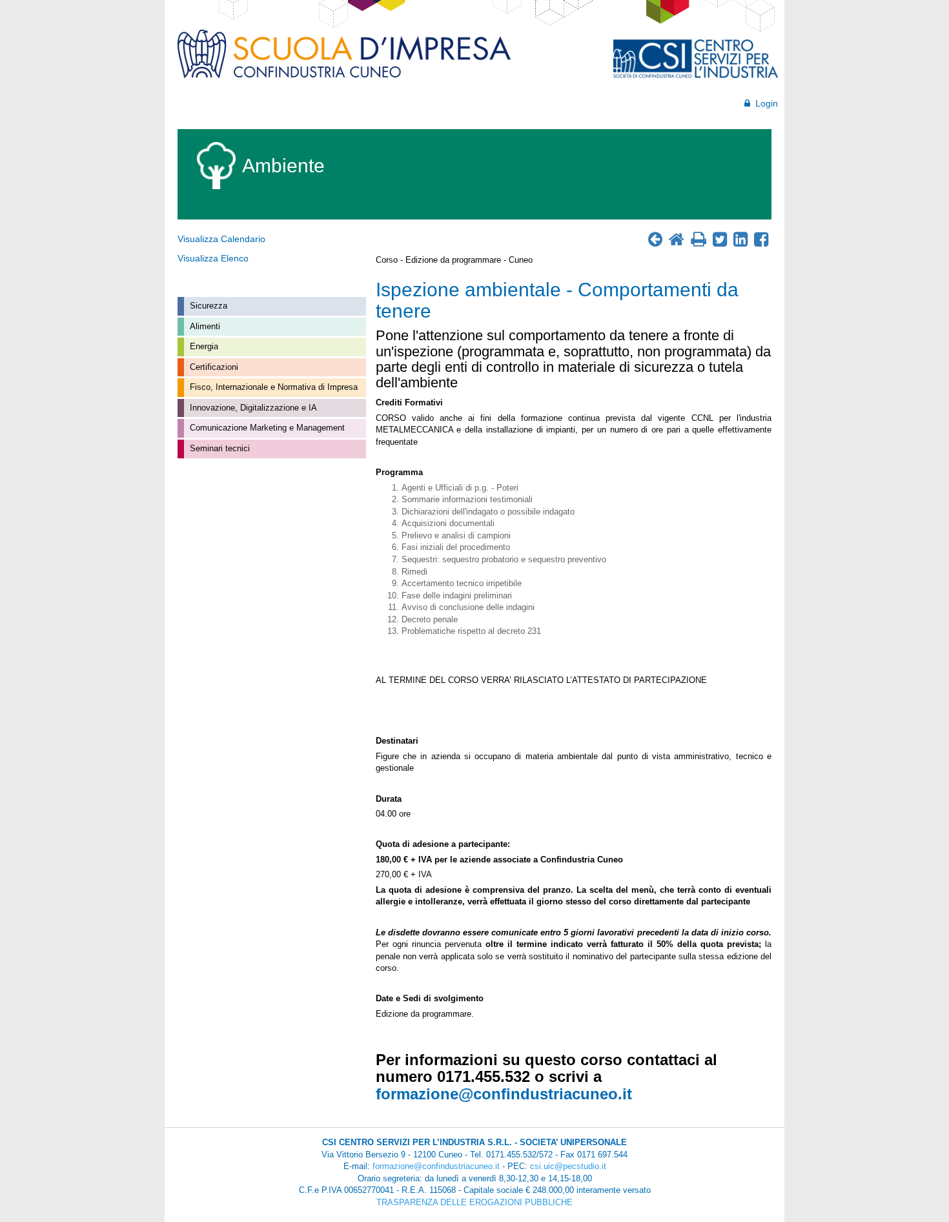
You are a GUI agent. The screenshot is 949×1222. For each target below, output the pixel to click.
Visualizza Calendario (221, 239)
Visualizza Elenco (213, 258)
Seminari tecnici (218, 448)
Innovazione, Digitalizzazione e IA (252, 407)
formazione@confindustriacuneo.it (504, 1094)
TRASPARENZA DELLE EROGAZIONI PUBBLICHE (474, 1202)
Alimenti (203, 326)
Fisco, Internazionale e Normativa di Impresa (272, 387)
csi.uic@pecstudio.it (568, 1166)
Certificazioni (212, 367)
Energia (202, 346)
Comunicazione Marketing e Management (266, 428)
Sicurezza (207, 306)
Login (764, 103)
